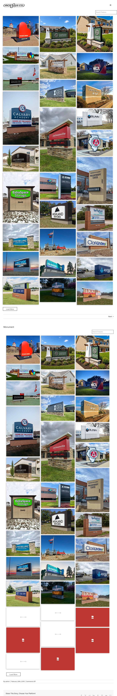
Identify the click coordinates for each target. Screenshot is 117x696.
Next (110, 316)
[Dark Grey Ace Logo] (14, 4)
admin (7, 681)
